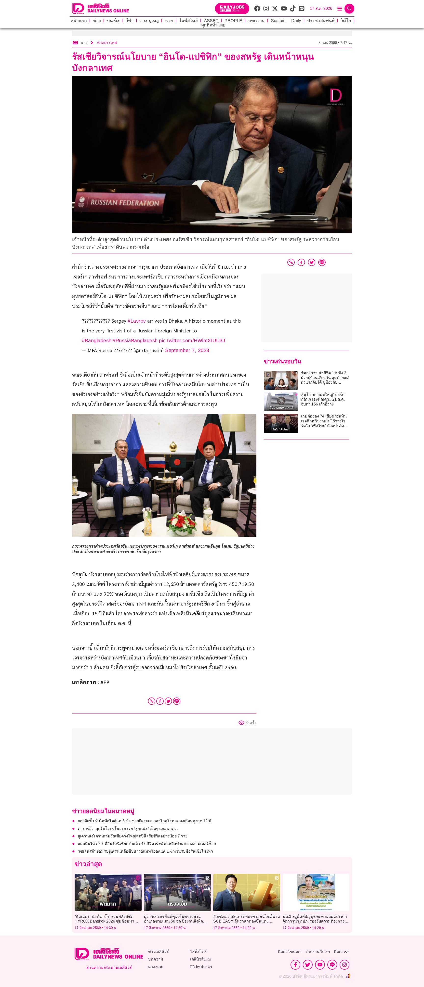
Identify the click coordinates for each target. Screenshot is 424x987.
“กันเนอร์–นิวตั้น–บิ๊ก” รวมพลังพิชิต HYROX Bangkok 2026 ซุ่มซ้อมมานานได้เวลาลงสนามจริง (104, 921)
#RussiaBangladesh (135, 340)
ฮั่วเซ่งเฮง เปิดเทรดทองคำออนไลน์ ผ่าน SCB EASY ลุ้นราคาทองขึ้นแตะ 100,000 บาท (246, 921)
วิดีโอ (346, 20)
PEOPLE (233, 20)
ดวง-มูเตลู (149, 20)
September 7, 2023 (187, 350)
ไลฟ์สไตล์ (188, 20)
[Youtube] (320, 965)
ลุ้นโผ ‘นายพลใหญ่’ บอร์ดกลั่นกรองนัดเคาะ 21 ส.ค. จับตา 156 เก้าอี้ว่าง (323, 399)
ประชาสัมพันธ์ (320, 20)
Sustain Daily (286, 20)
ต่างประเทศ (107, 42)
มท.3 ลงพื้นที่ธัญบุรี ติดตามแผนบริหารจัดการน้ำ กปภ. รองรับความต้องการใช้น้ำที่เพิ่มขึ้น (316, 921)
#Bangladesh (97, 340)
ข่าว (97, 20)
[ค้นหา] (349, 8)
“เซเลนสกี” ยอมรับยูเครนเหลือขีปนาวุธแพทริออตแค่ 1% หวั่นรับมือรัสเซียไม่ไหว (145, 851)
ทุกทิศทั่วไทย (213, 25)
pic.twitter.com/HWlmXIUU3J (192, 340)
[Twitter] (168, 701)
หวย (169, 20)
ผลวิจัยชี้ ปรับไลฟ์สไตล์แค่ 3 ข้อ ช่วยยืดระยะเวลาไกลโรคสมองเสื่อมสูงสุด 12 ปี (144, 821)
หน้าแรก (78, 20)
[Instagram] (344, 965)
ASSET (211, 20)
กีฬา (129, 20)
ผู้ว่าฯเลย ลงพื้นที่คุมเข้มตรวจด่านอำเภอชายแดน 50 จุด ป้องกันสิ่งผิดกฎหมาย (173, 921)
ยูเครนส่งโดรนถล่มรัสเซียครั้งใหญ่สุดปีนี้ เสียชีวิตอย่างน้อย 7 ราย (132, 836)
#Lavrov (137, 321)
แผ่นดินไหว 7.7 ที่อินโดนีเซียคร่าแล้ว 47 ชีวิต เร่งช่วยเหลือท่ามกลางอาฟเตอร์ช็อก (147, 844)
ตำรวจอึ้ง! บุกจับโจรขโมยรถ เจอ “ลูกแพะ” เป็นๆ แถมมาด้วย (128, 828)
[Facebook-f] (295, 965)
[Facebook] (160, 701)
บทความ (256, 20)
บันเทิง (113, 20)
